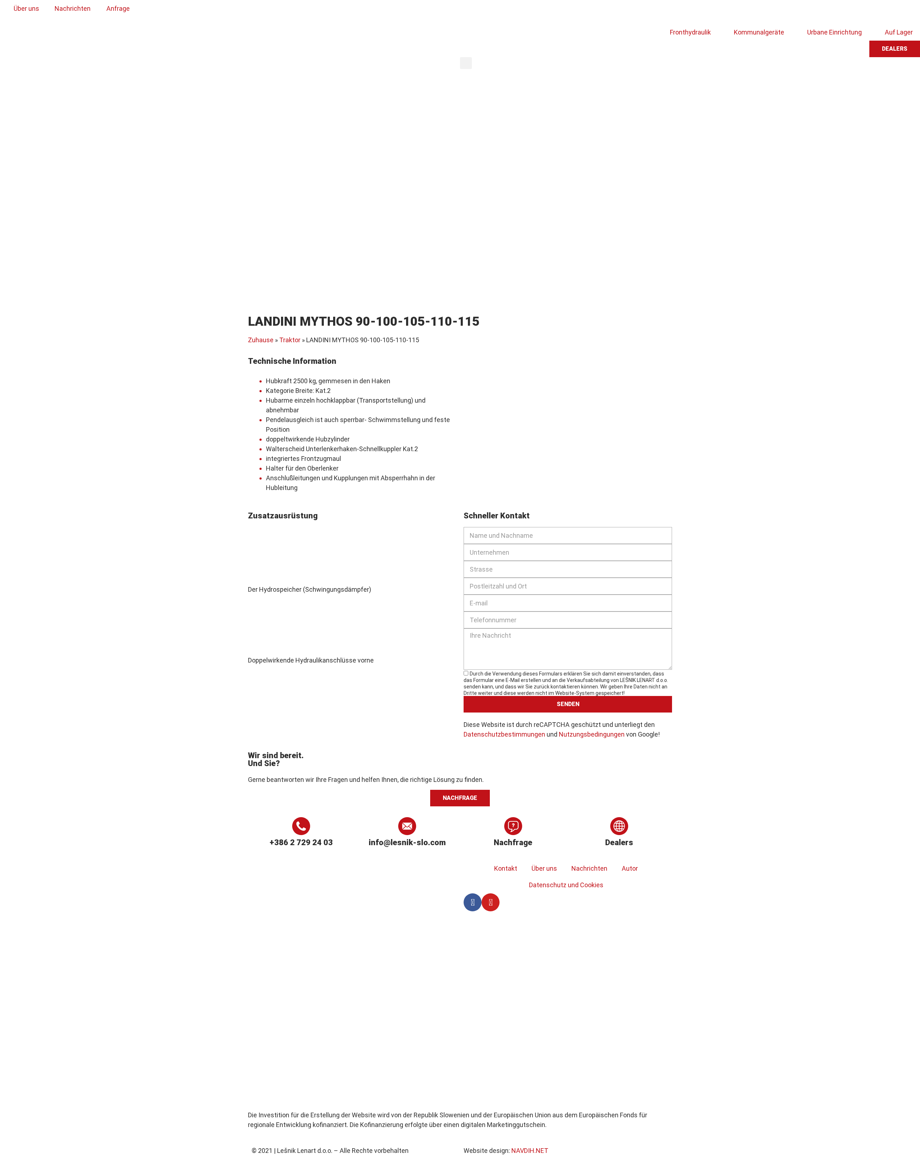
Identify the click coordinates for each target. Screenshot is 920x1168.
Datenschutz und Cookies (566, 885)
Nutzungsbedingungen (592, 734)
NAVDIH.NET (529, 1150)
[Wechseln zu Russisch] (528, 11)
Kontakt (505, 868)
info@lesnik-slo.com (407, 842)
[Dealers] (619, 826)
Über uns (544, 868)
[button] (466, 63)
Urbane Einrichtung (834, 32)
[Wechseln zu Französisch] (514, 11)
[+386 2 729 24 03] (301, 826)
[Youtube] (491, 902)
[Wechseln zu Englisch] (487, 11)
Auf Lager (899, 32)
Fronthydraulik (690, 32)
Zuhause (260, 340)
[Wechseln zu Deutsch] (500, 11)
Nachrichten (589, 868)
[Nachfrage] (513, 826)
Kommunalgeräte (759, 32)
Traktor (289, 340)
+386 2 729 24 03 (301, 842)
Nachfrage (513, 842)
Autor (630, 868)
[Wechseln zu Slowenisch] (473, 11)
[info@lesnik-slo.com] (407, 826)
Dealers (619, 842)
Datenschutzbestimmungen (504, 734)
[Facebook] (473, 902)
